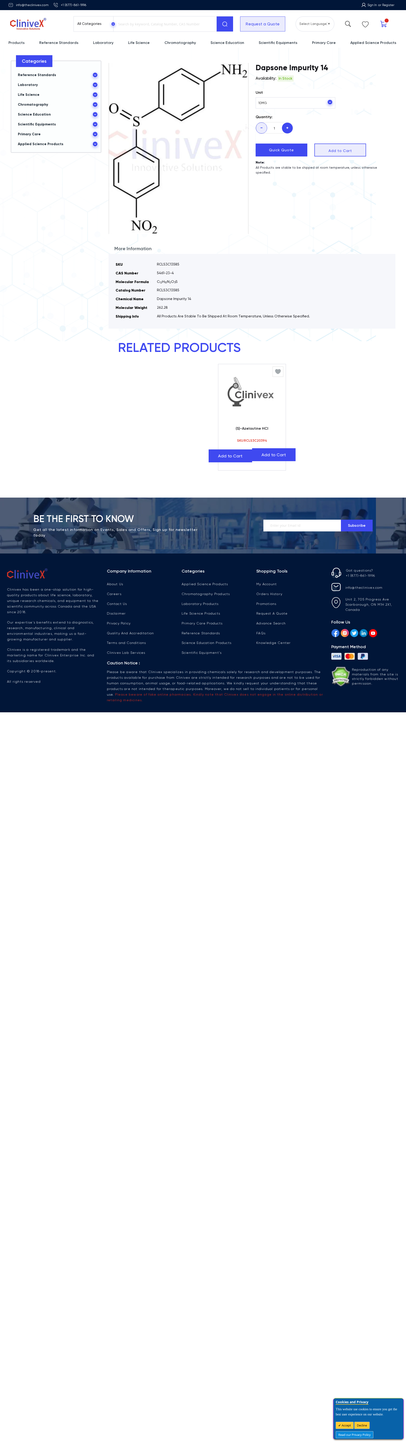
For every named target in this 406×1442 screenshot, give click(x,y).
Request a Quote (263, 24)
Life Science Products (201, 611)
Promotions (266, 601)
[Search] (225, 23)
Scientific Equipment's (202, 650)
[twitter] (354, 631)
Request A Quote (272, 611)
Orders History (269, 591)
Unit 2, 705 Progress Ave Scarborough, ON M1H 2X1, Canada (368, 602)
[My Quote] (383, 24)
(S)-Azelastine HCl (252, 428)
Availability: (266, 78)
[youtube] (373, 631)
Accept (346, 1425)
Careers (114, 591)
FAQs (260, 631)
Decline (362, 1425)
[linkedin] (363, 631)
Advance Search (271, 621)
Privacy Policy (119, 621)
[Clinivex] (36, 24)
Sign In (372, 5)
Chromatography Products (206, 591)
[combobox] (164, 23)
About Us (115, 582)
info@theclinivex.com (32, 5)
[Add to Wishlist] (278, 371)
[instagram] (345, 631)
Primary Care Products (202, 621)
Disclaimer (116, 611)
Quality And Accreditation (130, 631)
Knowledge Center (273, 640)
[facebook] (335, 631)
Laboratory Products (200, 601)
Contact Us (117, 601)
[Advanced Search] (347, 23)
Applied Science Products (205, 582)
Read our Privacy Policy (354, 1435)
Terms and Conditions (126, 640)
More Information (133, 248)
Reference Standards (201, 631)
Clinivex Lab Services (126, 650)
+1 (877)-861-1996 (73, 5)
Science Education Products (206, 640)
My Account (266, 582)
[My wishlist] (365, 23)
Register (388, 5)
